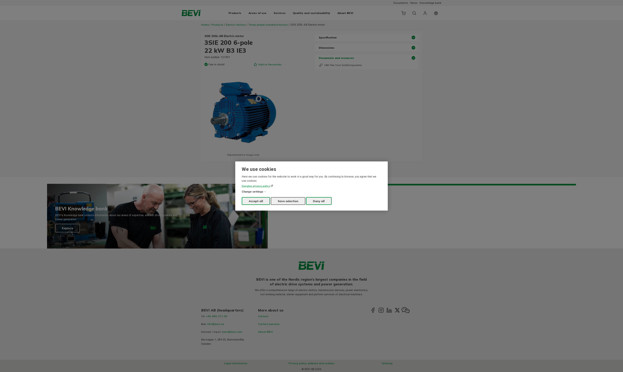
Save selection (288, 201)
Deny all (319, 201)
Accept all (256, 201)
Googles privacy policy (256, 186)
